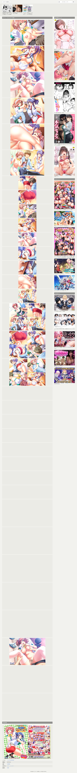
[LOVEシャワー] (64, 161)
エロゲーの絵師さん (6, 1)
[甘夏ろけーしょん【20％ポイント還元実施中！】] (64, 218)
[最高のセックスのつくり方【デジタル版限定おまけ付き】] (64, 34)
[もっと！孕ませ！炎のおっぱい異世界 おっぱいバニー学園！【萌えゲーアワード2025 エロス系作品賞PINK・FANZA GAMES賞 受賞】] (64, 241)
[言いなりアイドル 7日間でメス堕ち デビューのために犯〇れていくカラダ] (64, 339)
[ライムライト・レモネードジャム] (64, 266)
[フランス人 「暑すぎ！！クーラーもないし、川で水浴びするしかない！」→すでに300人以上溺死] (28, 8)
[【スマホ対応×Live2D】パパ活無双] (64, 302)
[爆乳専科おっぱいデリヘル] (64, 357)
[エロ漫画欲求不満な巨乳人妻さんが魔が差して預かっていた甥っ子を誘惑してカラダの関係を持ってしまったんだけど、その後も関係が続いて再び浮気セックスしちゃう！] (7, 8)
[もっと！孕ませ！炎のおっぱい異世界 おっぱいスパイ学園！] (64, 195)
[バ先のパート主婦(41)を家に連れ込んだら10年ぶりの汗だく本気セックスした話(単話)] (64, 128)
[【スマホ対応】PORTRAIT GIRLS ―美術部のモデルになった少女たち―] (64, 320)
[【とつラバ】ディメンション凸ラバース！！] (64, 282)
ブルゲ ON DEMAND (10, 760)
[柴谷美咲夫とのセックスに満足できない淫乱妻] (17, 8)
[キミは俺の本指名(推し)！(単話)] (64, 97)
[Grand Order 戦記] (64, 375)
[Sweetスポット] (64, 65)
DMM (8, 767)
